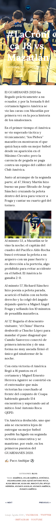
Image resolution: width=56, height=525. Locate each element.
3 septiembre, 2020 (15, 67)
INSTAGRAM (22, 519)
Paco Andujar (37, 67)
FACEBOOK (32, 515)
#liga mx (25, 483)
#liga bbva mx (13, 483)
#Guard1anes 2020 (16, 480)
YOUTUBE (36, 519)
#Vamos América (28, 489)
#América (17, 478)
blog (34, 473)
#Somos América (41, 486)
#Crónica (44, 478)
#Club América (30, 478)
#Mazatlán (37, 483)
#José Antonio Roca (37, 480)
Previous (44, 502)
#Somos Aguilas (23, 486)
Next (9, 502)
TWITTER (46, 515)
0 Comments (34, 71)
